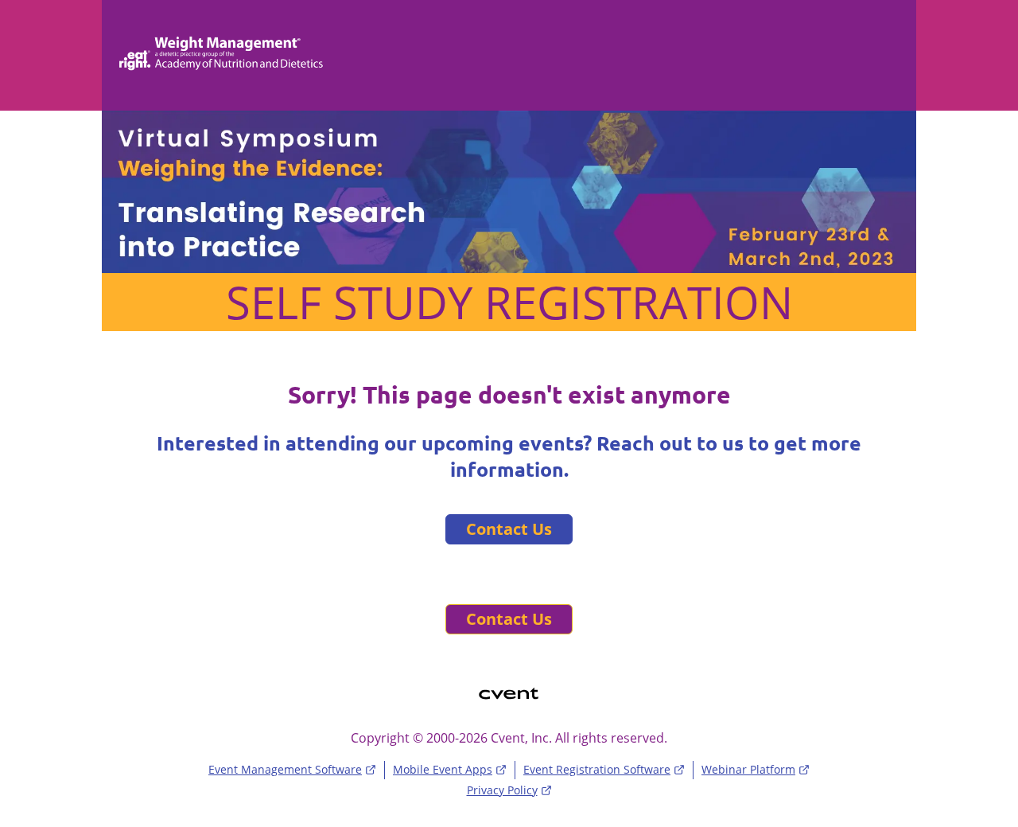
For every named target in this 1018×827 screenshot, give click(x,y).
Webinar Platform (748, 769)
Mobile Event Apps (442, 769)
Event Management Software (285, 769)
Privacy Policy (502, 790)
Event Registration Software (596, 769)
